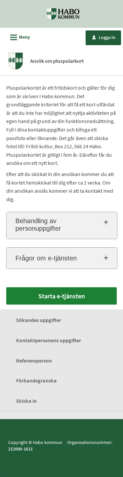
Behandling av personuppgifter (38, 224)
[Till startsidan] (63, 13)
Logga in (103, 37)
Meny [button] (19, 37)
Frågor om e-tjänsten (46, 258)
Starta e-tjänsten (61, 296)
